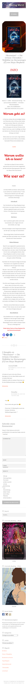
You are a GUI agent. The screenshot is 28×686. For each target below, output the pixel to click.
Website (5, 471)
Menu (15, 14)
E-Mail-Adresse (6, 466)
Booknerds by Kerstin (7, 657)
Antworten (5, 386)
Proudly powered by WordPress (14, 681)
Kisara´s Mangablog (7, 654)
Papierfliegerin (5, 660)
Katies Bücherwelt (6, 664)
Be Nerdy (4, 650)
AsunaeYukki (12, 366)
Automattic (20, 683)
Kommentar (6, 439)
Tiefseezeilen (5, 667)
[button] (4, 334)
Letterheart (5, 670)
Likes (5, 337)
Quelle (14, 146)
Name (5, 460)
